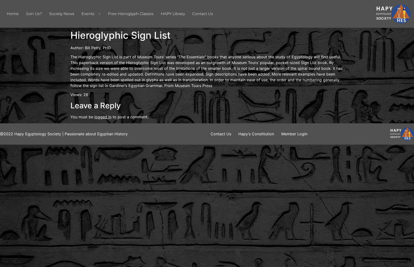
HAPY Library (173, 13)
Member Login (294, 133)
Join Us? (34, 13)
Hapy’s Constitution (256, 133)
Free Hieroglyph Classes (131, 13)
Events (87, 13)
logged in (102, 116)
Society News (61, 13)
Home (13, 13)
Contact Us (202, 13)
